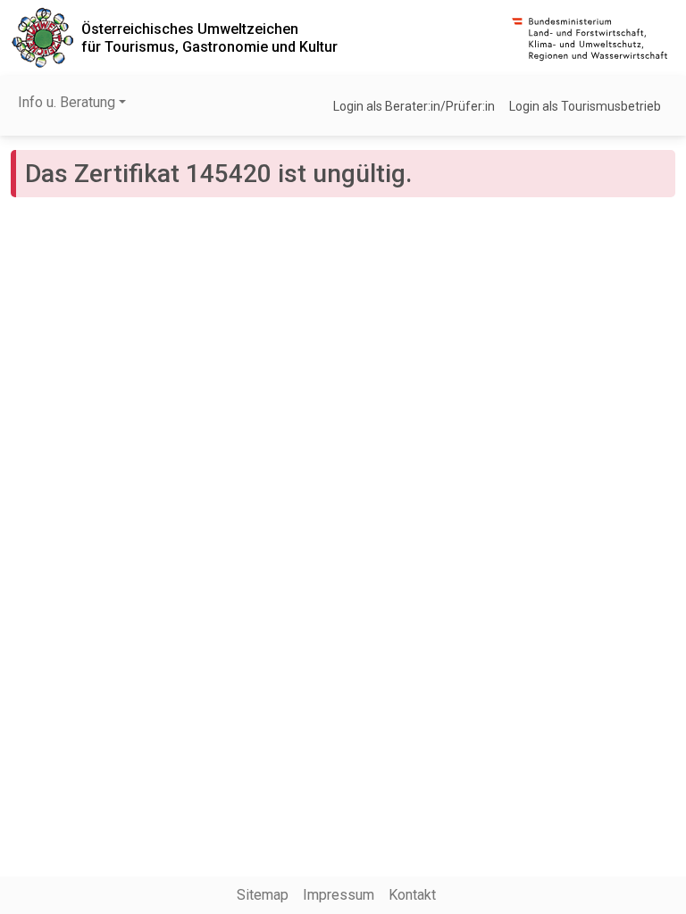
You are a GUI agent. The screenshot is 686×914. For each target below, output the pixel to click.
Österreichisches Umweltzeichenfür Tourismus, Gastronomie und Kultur (209, 37)
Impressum (338, 894)
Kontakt (412, 894)
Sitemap (263, 894)
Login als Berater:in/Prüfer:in (414, 106)
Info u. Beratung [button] (66, 102)
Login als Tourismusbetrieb (585, 106)
